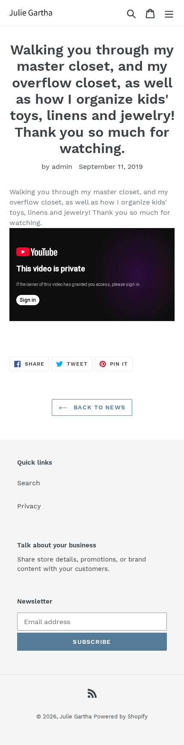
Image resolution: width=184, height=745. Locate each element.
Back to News (98, 407)
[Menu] (169, 13)
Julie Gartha (75, 716)
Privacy (29, 506)
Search (28, 483)
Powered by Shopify (121, 716)
